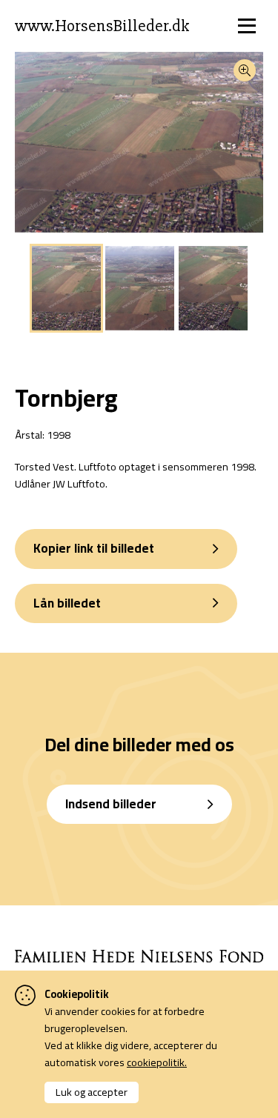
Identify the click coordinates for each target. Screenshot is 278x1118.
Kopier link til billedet (93, 548)
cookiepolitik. (157, 1062)
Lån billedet (67, 603)
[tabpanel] (66, 288)
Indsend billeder (110, 804)
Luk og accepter (92, 1092)
